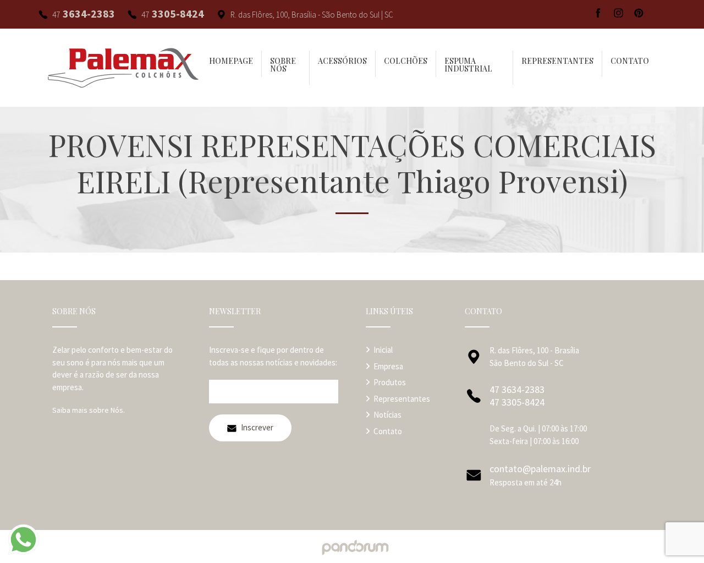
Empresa (388, 366)
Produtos (389, 382)
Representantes (557, 61)
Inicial (383, 350)
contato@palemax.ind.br (540, 468)
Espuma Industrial (468, 65)
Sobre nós (283, 65)
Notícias (387, 414)
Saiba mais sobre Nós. (88, 410)
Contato (629, 61)
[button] (406, 64)
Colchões (405, 61)
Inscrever (257, 427)
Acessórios (342, 61)
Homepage (231, 61)
